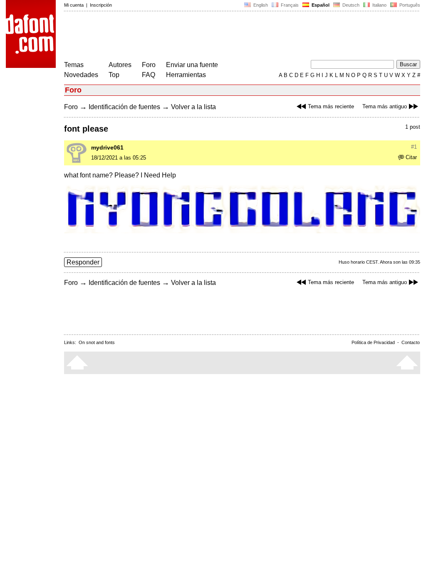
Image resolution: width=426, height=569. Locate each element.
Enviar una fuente (192, 64)
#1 (414, 147)
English (260, 4)
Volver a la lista (193, 106)
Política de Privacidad (373, 342)
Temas (74, 64)
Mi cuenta (74, 4)
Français (289, 4)
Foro (149, 64)
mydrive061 (107, 147)
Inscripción (101, 4)
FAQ (148, 74)
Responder (83, 262)
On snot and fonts (97, 342)
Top (114, 74)
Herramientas (186, 74)
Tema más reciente (331, 106)
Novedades (81, 74)
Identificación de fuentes (124, 106)
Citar (411, 157)
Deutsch (350, 4)
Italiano (379, 4)
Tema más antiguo (384, 106)
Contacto (410, 342)
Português (408, 4)
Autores (120, 64)
